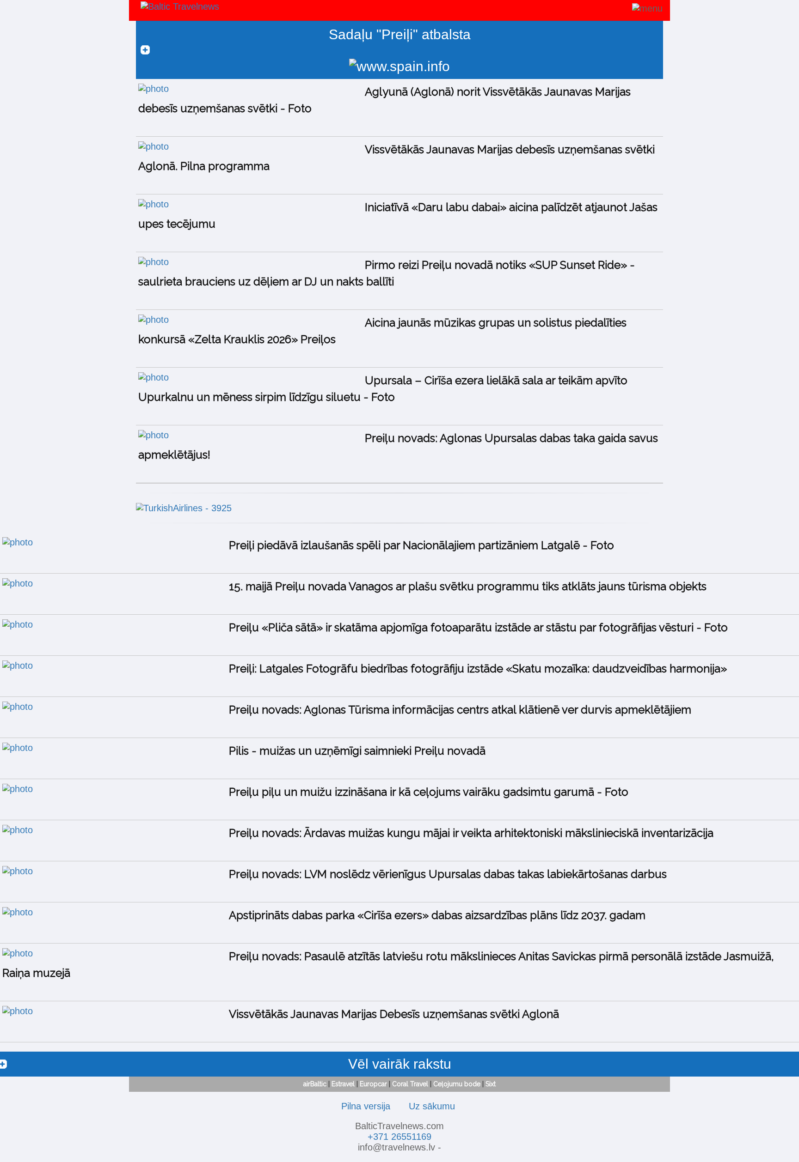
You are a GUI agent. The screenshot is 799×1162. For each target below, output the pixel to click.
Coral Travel (410, 1084)
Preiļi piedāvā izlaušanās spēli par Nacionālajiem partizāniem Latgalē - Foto (421, 545)
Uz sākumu (432, 1106)
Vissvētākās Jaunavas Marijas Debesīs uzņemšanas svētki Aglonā (394, 1014)
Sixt (491, 1084)
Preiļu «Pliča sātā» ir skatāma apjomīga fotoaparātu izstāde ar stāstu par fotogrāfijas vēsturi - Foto (478, 627)
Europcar (373, 1084)
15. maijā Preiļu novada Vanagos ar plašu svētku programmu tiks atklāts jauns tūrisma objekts (468, 586)
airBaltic (314, 1084)
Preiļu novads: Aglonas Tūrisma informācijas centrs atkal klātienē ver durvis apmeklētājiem (460, 709)
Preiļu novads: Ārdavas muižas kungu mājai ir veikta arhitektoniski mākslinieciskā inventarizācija (471, 833)
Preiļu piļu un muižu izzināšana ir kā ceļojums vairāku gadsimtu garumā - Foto (428, 792)
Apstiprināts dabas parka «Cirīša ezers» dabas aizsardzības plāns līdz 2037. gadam (437, 915)
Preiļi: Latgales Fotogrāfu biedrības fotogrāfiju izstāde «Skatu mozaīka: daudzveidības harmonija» (478, 668)
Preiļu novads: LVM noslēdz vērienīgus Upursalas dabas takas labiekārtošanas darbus (448, 874)
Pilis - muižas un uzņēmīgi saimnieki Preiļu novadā (357, 750)
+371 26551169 (399, 1137)
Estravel (343, 1084)
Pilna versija (365, 1106)
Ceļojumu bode (456, 1084)
